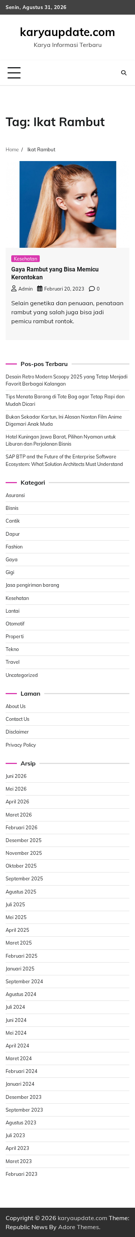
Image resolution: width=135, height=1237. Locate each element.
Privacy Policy (21, 745)
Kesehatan (25, 259)
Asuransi (15, 495)
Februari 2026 (22, 827)
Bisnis (12, 508)
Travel (13, 662)
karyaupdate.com (67, 32)
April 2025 (17, 930)
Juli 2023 (15, 1135)
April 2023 (17, 1148)
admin (25, 289)
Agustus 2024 (21, 994)
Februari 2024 (22, 1071)
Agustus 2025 (21, 892)
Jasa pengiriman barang (32, 585)
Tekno (12, 649)
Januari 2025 (20, 969)
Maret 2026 (19, 815)
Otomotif (15, 624)
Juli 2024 (15, 1007)
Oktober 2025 (21, 866)
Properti (15, 636)
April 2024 (17, 1046)
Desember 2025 (24, 840)
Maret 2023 (19, 1161)
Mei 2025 (16, 917)
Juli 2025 (15, 904)
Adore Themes (78, 1227)
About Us (16, 706)
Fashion (14, 547)
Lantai (13, 611)
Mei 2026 (16, 789)
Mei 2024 (16, 1033)
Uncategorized (22, 675)
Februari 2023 (22, 1174)
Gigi (10, 572)
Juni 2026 (16, 776)
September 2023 (24, 1110)
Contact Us (17, 719)
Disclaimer (17, 732)
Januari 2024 (20, 1084)
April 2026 (17, 802)
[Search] (123, 72)
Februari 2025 (22, 956)
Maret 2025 (19, 943)
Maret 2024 (19, 1058)
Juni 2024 (16, 1020)
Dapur (13, 534)
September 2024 (24, 981)
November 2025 (24, 853)
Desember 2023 (24, 1097)
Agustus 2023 (21, 1122)
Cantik (13, 521)
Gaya (12, 559)
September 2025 (24, 878)
